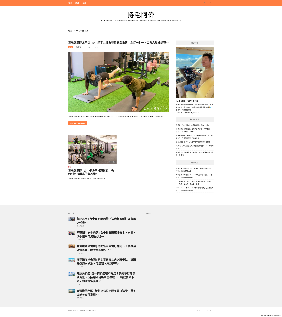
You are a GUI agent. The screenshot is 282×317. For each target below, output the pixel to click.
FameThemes (210, 311)
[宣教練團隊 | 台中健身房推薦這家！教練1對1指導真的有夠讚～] (92, 149)
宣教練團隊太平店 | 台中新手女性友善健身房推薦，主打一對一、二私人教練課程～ (118, 42)
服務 (70, 47)
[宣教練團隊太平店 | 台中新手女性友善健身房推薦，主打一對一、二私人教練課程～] (118, 82)
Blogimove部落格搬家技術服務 (271, 315)
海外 (77, 3)
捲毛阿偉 (141, 15)
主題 (84, 3)
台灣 (70, 3)
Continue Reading (77, 123)
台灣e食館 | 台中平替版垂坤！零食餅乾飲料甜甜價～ (194, 142)
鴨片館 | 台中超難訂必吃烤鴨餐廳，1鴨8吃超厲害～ (193, 125)
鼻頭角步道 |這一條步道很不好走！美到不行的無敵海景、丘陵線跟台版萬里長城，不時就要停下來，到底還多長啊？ (106, 277)
